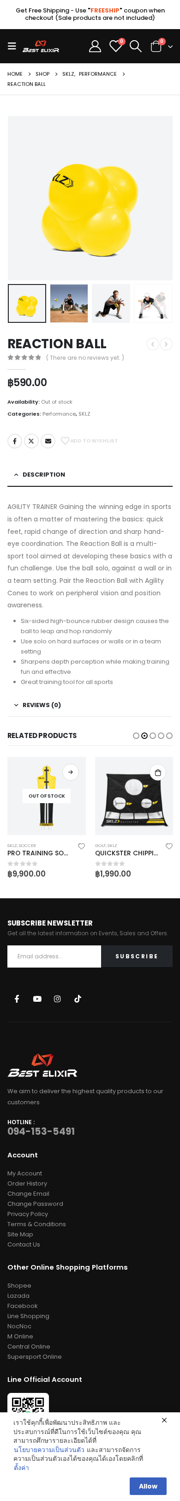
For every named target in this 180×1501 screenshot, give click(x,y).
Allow (148, 1486)
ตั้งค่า (21, 1468)
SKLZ (84, 414)
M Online (20, 1336)
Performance (59, 414)
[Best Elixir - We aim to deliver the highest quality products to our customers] (40, 46)
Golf (100, 845)
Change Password (35, 1203)
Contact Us (23, 1244)
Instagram (57, 998)
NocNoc (19, 1326)
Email (48, 441)
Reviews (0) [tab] (42, 705)
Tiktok (77, 998)
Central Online (28, 1346)
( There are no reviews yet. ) (85, 358)
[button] (136, 735)
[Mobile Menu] (14, 46)
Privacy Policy (27, 1214)
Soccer (27, 845)
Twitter (31, 441)
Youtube (37, 998)
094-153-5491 (41, 1131)
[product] (134, 796)
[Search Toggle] (136, 46)
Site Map (20, 1234)
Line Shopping (28, 1316)
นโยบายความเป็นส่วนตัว (49, 1450)
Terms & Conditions (36, 1224)
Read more (70, 772)
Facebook (14, 441)
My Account (24, 1173)
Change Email (28, 1193)
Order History (27, 1183)
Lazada (18, 1295)
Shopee (19, 1285)
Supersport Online (34, 1356)
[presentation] (19, 198)
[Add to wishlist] (82, 845)
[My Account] (95, 46)
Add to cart (158, 772)
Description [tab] (44, 474)
